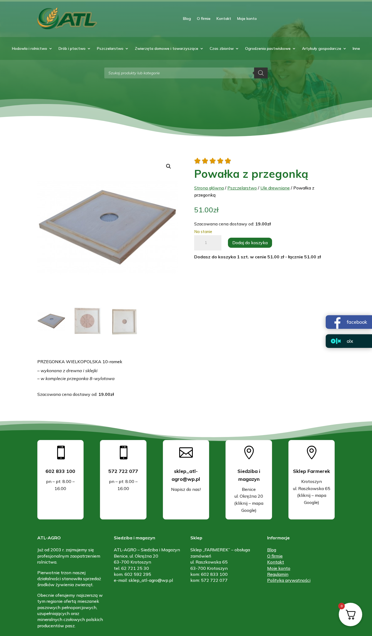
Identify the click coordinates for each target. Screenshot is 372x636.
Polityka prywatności (288, 580)
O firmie (204, 18)
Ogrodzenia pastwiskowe (268, 49)
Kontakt (224, 18)
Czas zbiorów (222, 49)
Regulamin (277, 574)
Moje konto (247, 18)
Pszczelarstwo (110, 49)
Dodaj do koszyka (250, 242)
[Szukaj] (261, 73)
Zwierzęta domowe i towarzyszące (166, 49)
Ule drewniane (275, 188)
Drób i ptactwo (72, 49)
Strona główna (209, 188)
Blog (187, 18)
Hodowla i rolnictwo (29, 49)
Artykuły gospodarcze (321, 49)
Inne (356, 49)
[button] (168, 166)
